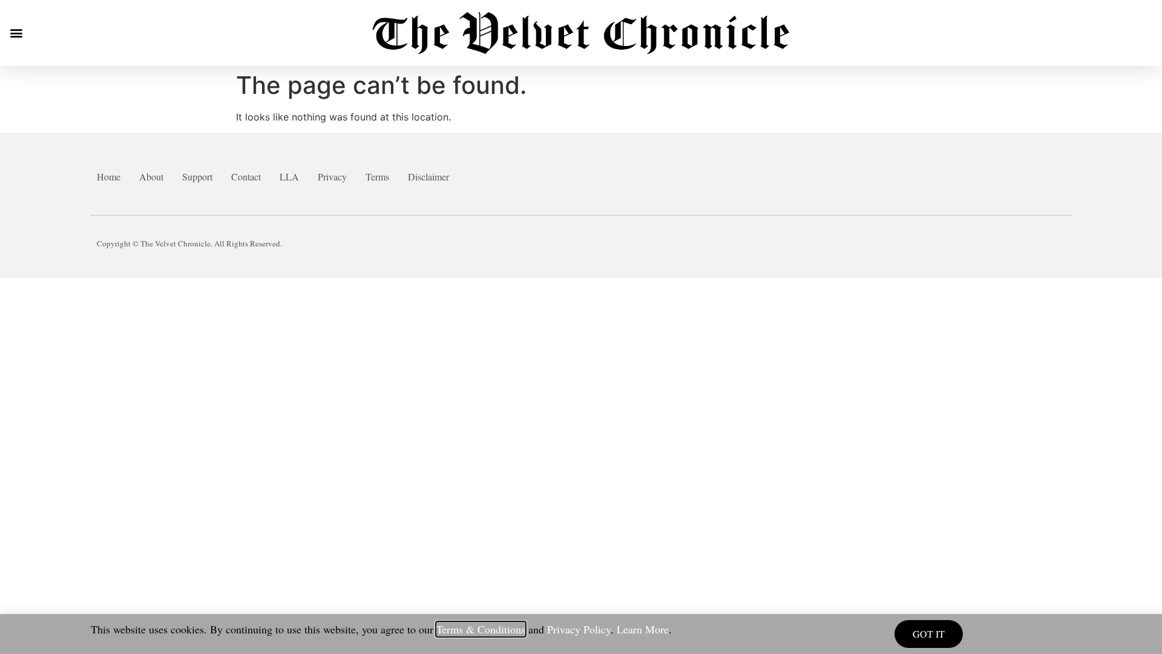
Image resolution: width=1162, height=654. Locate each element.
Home (108, 176)
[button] (16, 33)
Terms (377, 176)
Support (197, 176)
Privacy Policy (579, 629)
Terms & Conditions (480, 629)
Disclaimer (428, 176)
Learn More (643, 629)
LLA (289, 176)
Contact (246, 176)
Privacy (332, 176)
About (151, 176)
